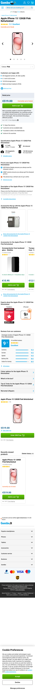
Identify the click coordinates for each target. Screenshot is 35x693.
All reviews (6, 366)
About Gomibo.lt (6, 593)
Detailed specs (7, 156)
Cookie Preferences (28, 593)
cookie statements (10, 672)
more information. (20, 590)
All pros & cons (7, 180)
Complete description (9, 199)
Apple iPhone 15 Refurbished (9, 15)
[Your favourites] (28, 2)
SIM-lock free (7, 88)
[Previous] (3, 44)
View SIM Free (7, 430)
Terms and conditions (12, 595)
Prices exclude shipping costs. (19, 586)
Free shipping (11, 289)
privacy (30, 670)
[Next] (32, 44)
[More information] (18, 120)
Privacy (14, 593)
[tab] (10, 59)
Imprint (19, 593)
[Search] (31, 7)
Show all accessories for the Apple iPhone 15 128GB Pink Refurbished (16, 234)
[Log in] (24, 2)
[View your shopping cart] (32, 2)
